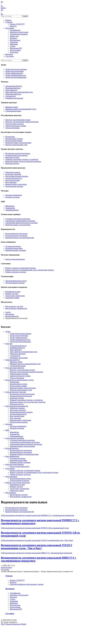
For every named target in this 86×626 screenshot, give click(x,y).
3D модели (14, 52)
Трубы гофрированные (14, 73)
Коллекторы (10, 137)
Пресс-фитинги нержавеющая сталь (19, 92)
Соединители (10, 96)
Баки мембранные (12, 456)
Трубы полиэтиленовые (14, 71)
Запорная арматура (12, 360)
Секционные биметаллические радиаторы (21, 223)
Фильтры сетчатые (12, 197)
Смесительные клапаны (14, 124)
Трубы (7, 332)
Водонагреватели (12, 448)
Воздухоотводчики (12, 180)
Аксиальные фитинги (13, 86)
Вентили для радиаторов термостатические (22, 122)
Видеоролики (15, 40)
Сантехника (10, 468)
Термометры (10, 208)
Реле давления (10, 182)
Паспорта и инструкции (19, 32)
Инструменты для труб (14, 306)
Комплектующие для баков (15, 250)
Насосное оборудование (14, 464)
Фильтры (8, 424)
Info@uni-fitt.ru (6, 567)
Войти (3, 8)
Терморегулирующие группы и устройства (21, 159)
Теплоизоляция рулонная (15, 283)
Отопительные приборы (14, 438)
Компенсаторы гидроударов (16, 184)
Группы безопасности (13, 178)
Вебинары (14, 44)
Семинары (14, 42)
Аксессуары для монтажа (15, 296)
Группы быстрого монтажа (15, 392)
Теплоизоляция (11, 476)
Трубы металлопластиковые (16, 69)
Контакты (9, 54)
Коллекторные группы (14, 139)
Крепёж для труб (11, 294)
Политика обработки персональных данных (27, 584)
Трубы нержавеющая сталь (15, 75)
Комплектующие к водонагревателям (19, 238)
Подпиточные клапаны (14, 186)
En (2, 6)
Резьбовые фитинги (12, 88)
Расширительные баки (14, 248)
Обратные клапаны (12, 172)
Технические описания (18, 34)
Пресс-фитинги (11, 90)
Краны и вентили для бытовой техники (20, 268)
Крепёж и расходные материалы (17, 483)
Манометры (9, 206)
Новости (13, 26)
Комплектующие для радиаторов (17, 225)
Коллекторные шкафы (13, 141)
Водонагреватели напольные (16, 234)
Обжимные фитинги (13, 94)
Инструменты (10, 493)
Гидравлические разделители (16, 155)
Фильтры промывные (13, 195)
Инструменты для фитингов (16, 308)
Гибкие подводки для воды (15, 272)
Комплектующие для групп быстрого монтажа (23, 161)
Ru (2, 2)
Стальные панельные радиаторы (17, 219)
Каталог (8, 20)
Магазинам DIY (16, 48)
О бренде (8, 22)
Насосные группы (12, 157)
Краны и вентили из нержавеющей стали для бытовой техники (29, 270)
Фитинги (8, 344)
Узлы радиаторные (12, 128)
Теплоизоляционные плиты (16, 281)
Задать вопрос (15, 50)
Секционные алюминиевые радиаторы (20, 221)
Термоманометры (12, 210)
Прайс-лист (14, 36)
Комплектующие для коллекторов (18, 143)
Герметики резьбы (12, 298)
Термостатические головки (15, 126)
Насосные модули (12, 163)
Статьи (12, 46)
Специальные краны (13, 111)
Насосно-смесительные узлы (16, 145)
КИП (7, 430)
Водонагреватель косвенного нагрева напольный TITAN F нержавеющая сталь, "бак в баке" (36, 547)
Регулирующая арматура (14, 368)
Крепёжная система (12, 292)
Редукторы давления (13, 174)
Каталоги (13, 38)
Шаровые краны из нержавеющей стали (20, 109)
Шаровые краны (11, 107)
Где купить (9, 56)
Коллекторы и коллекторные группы (19, 380)
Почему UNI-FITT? (17, 24)
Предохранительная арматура (16, 406)
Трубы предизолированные (15, 77)
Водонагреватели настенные (16, 236)
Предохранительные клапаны (16, 176)
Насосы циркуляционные (15, 259)
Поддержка (9, 28)
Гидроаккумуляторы (13, 246)
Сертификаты (15, 30)
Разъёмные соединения (14, 98)
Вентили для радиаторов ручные (17, 120)
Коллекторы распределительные (17, 153)
